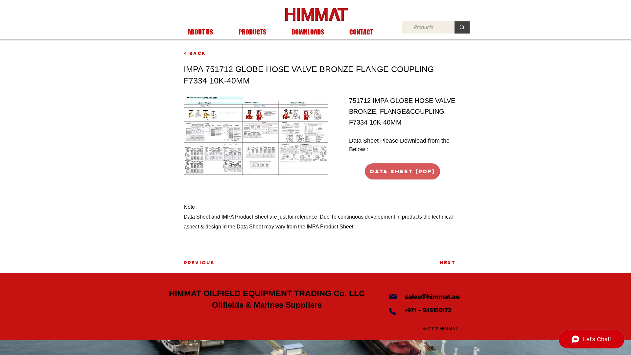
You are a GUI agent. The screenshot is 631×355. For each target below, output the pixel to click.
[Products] (462, 27)
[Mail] (393, 296)
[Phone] (392, 311)
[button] (252, 32)
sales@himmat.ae (432, 296)
